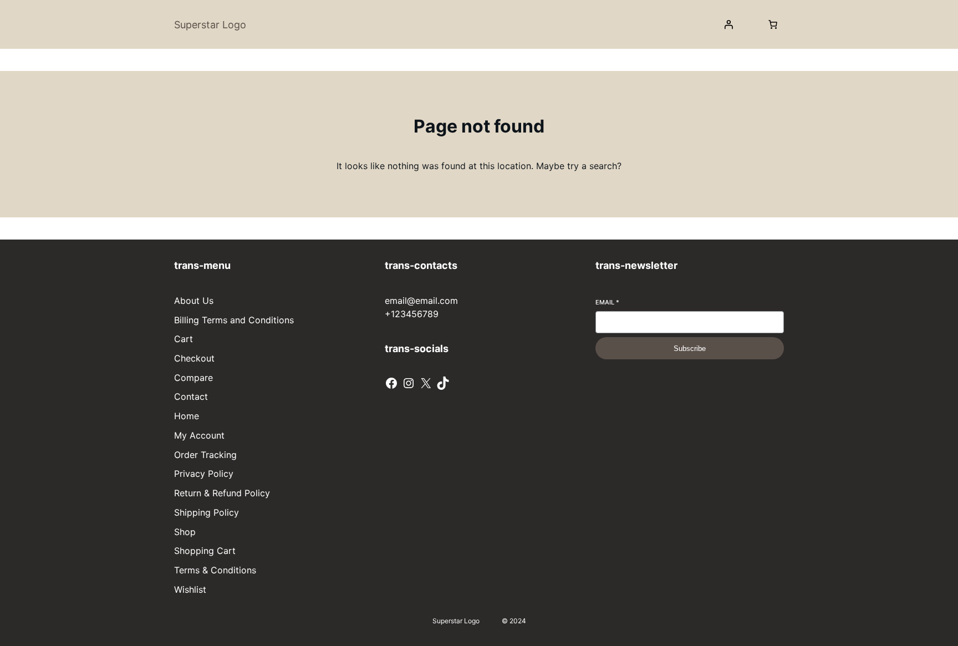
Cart (183, 338)
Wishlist (190, 589)
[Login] (728, 24)
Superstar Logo (210, 24)
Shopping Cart (205, 550)
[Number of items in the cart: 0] (773, 24)
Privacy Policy (203, 473)
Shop (185, 531)
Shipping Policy (206, 512)
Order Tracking (205, 454)
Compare (193, 377)
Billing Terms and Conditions (234, 319)
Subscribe (690, 348)
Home (186, 415)
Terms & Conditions (215, 570)
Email (607, 302)
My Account (199, 435)
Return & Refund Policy (222, 493)
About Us (193, 300)
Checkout (194, 358)
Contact (191, 396)
